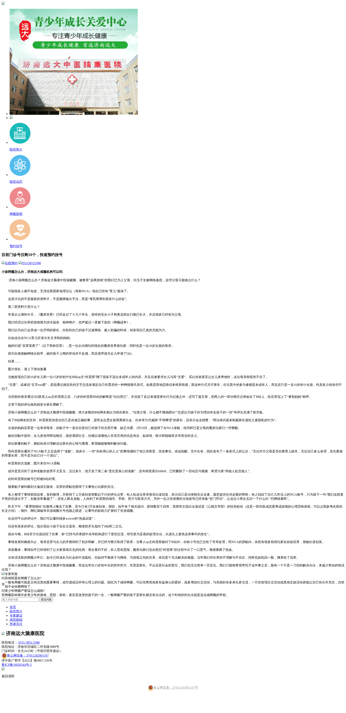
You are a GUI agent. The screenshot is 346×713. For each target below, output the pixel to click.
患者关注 (16, 624)
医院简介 (16, 611)
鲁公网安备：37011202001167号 (175, 687)
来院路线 (16, 619)
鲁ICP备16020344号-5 (17, 664)
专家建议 (16, 615)
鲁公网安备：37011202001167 (28, 655)
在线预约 (11, 263)
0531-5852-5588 (29, 642)
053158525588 (31, 263)
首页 (13, 607)
